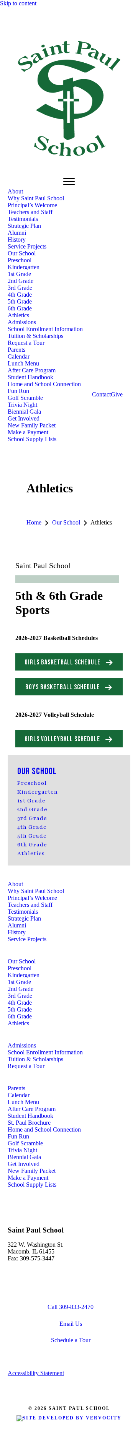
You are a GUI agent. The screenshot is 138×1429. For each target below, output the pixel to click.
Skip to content (18, 3)
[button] (69, 662)
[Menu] (69, 181)
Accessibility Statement (36, 1373)
